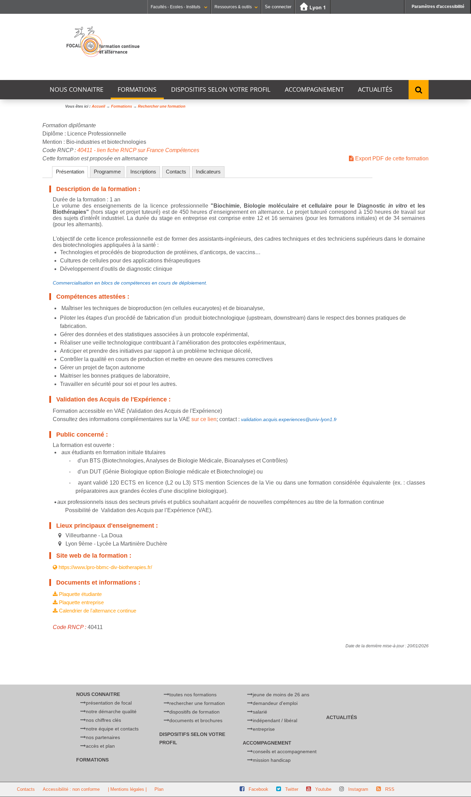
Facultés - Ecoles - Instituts (176, 6)
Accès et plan (100, 746)
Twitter (291, 789)
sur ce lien (204, 419)
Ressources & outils (233, 6)
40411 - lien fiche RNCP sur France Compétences (138, 150)
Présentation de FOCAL (109, 703)
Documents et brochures (195, 720)
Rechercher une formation (197, 703)
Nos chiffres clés (103, 720)
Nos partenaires (103, 737)
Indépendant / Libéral (275, 720)
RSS (389, 789)
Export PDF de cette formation (391, 158)
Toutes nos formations (193, 694)
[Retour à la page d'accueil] (103, 41)
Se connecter (278, 6)
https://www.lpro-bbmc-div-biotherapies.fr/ (104, 567)
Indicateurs (208, 172)
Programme (107, 172)
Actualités (375, 89)
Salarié (260, 712)
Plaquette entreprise (81, 602)
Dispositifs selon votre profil (220, 89)
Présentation (70, 172)
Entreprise (264, 729)
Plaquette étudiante (80, 594)
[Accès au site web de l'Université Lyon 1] (312, 7)
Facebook (258, 789)
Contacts (176, 172)
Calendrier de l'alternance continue (97, 611)
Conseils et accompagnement (285, 751)
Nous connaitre (76, 89)
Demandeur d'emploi (275, 703)
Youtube (323, 789)
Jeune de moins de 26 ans (281, 694)
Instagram (358, 789)
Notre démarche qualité (111, 711)
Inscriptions (143, 172)
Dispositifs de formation (194, 712)
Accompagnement (314, 89)
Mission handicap (272, 760)
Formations (137, 89)
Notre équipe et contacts (112, 728)
